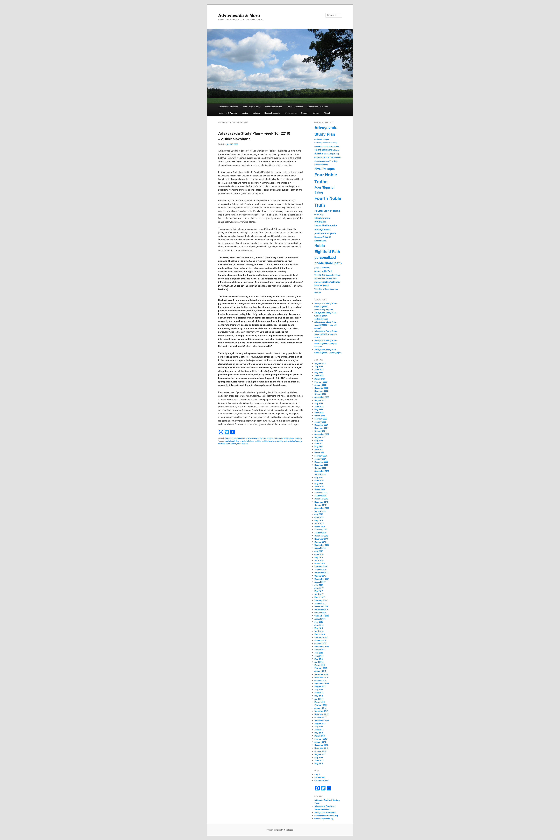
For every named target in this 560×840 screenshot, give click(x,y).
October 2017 (320, 575)
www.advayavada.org (324, 818)
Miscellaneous (291, 112)
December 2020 (321, 461)
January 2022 (320, 421)
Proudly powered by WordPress (280, 829)
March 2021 (319, 452)
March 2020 (319, 489)
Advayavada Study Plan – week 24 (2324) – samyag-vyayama (325, 343)
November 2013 (321, 714)
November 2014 (321, 677)
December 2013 (321, 711)
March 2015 (319, 665)
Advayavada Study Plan (317, 106)
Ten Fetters (324, 285)
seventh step (331, 278)
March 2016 (319, 634)
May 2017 (318, 591)
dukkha (280, 441)
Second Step (320, 274)
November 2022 (321, 391)
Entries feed (319, 777)
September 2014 (321, 683)
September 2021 (321, 434)
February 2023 (320, 381)
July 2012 (318, 757)
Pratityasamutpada (295, 106)
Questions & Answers (228, 112)
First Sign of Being (321, 161)
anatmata (318, 139)
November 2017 (321, 572)
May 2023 (318, 372)
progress (317, 267)
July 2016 (318, 621)
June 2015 (318, 655)
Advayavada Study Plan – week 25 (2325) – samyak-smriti (325, 334)
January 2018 (320, 569)
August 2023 (320, 363)
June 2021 (318, 443)
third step (334, 289)
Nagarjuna (318, 237)
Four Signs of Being (275, 438)
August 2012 (320, 754)
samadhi (326, 267)
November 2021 (321, 428)
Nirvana (327, 237)
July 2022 (318, 403)
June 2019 (318, 517)
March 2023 (319, 378)
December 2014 (321, 674)
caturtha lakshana (246, 441)
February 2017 (320, 600)
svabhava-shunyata (331, 281)
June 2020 (318, 480)
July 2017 (318, 585)
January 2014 (320, 708)
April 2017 (318, 594)
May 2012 (318, 763)
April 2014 (318, 698)
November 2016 (321, 609)
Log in (317, 774)
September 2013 (321, 720)
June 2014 (318, 692)
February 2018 (320, 566)
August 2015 (320, 649)
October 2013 (320, 717)
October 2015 (320, 643)
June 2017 (318, 588)
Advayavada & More (239, 15)
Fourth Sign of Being (251, 106)
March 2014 (319, 702)
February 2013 (320, 738)
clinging (336, 150)
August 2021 (320, 437)
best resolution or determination (326, 146)
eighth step (334, 154)
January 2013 (320, 741)
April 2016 (318, 631)
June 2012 (318, 760)
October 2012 (320, 751)
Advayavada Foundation (325, 812)
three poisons (243, 443)
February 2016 (320, 637)
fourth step (318, 214)
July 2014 (318, 689)
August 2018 (320, 548)
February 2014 (320, 705)
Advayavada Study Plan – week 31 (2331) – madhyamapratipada (325, 306)
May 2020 (318, 483)
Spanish (304, 112)
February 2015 (320, 668)
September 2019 (321, 508)
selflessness (319, 278)
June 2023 (318, 369)
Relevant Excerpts (272, 112)
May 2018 (318, 557)
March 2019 (319, 526)
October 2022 (320, 394)
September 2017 (321, 578)
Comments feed (321, 780)
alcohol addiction (232, 441)
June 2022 (318, 406)
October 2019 (320, 505)
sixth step (318, 282)
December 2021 (321, 424)
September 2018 (321, 544)
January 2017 (320, 603)
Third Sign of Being (321, 289)
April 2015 (318, 661)
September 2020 (321, 471)
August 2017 (320, 581)
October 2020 (320, 468)
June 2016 (318, 625)
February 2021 (320, 455)
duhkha (258, 441)
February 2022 (320, 418)
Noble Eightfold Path (273, 106)
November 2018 (321, 538)
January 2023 (320, 385)
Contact (316, 112)
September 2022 (321, 397)
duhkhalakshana (269, 441)
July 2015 (318, 652)
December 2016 (321, 606)
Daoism (245, 112)
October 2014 (320, 680)
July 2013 (318, 726)
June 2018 (318, 554)
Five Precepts (324, 168)
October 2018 (320, 541)
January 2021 (320, 458)
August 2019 (320, 511)
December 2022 (321, 388)
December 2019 (321, 498)
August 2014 (320, 686)
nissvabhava (320, 240)
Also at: (327, 112)
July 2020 (318, 477)
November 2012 (321, 748)
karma (317, 225)
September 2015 (321, 646)
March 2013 (319, 735)
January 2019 (320, 532)
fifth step (337, 157)
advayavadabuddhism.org (326, 815)
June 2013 (318, 729)
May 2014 (318, 695)
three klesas (231, 443)
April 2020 (318, 486)
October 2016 (320, 612)
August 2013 (320, 723)
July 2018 (318, 551)
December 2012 (321, 745)
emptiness (319, 157)
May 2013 (318, 732)
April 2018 (318, 560)
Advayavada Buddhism (228, 106)
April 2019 (318, 523)
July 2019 (318, 514)
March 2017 (319, 597)
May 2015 (318, 658)
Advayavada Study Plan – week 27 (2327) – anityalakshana (325, 315)
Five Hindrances (321, 164)
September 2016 (321, 615)
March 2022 (319, 415)
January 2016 (320, 640)
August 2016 (320, 618)
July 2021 (318, 440)
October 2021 (320, 431)
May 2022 (318, 409)
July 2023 (318, 366)
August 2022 (320, 400)
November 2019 (321, 502)
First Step (333, 161)
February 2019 (320, 529)
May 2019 (318, 520)
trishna (317, 292)
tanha (316, 285)
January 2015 (320, 671)
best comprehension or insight (326, 143)
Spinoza (256, 112)
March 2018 (319, 563)
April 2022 (318, 412)
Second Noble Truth (323, 271)
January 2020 (320, 495)
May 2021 (318, 446)
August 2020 (320, 474)
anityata (326, 139)
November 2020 (321, 464)
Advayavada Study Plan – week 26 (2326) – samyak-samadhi (325, 324)
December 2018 (321, 535)
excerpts (328, 157)
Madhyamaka (329, 225)
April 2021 (318, 449)
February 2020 (320, 492)
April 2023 (318, 375)
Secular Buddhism (333, 275)
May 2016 (318, 628)
